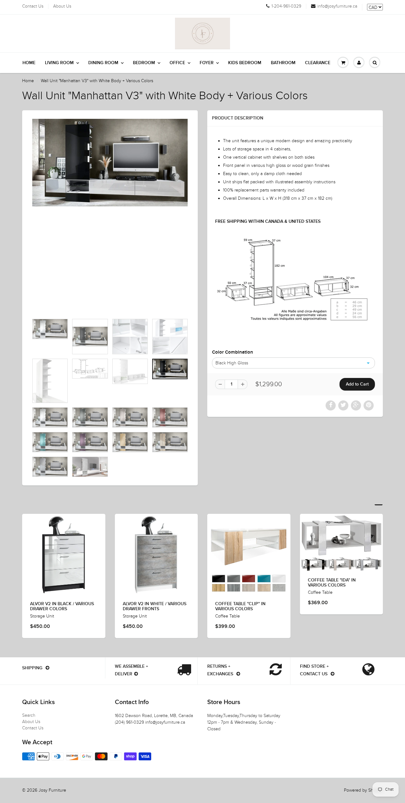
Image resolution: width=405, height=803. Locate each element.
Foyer (207, 63)
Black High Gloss (231, 363)
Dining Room (103, 63)
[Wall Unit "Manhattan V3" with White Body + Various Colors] (110, 163)
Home (28, 63)
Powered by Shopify (363, 790)
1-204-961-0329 (286, 6)
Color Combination (232, 352)
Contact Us (32, 6)
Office (177, 63)
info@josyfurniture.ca (337, 6)
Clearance (317, 63)
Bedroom (144, 63)
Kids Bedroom (244, 63)
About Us (62, 6)
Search (28, 715)
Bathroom (283, 63)
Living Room (59, 63)
